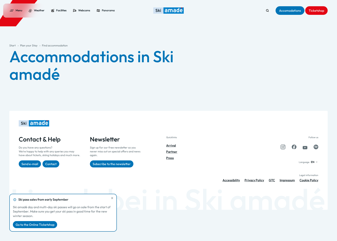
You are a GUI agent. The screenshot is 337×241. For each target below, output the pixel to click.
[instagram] (283, 147)
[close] (112, 198)
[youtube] (305, 147)
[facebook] (294, 147)
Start (12, 45)
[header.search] (267, 10)
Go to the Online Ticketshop (35, 225)
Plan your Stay (28, 45)
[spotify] (316, 147)
